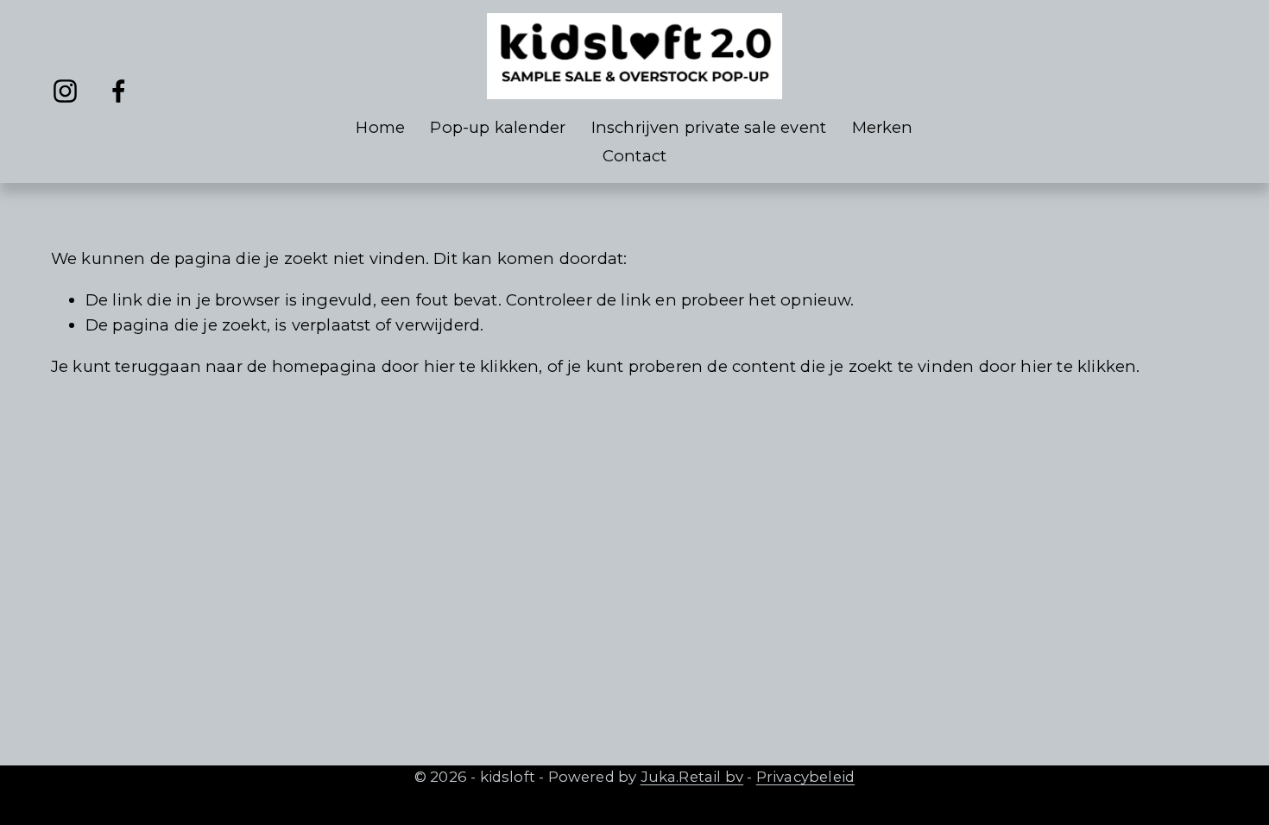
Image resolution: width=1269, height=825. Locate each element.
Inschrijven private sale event (709, 127)
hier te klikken (482, 366)
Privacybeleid (805, 776)
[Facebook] (118, 91)
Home (380, 127)
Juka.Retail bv (692, 776)
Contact (634, 156)
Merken (882, 127)
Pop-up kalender (497, 127)
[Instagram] (65, 91)
